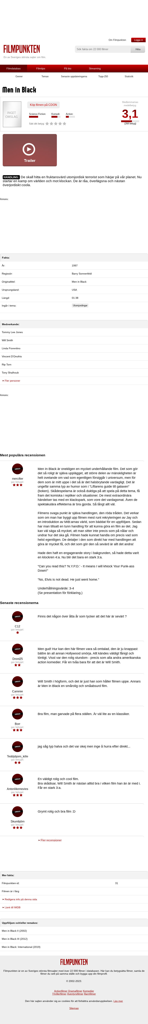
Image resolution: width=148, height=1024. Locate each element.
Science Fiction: (37, 114)
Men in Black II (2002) (14, 930)
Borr (17, 723)
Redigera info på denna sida (21, 899)
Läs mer (118, 1001)
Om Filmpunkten (117, 40)
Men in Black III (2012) (15, 938)
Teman (45, 76)
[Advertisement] (74, 225)
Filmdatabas (13, 68)
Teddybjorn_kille (17, 756)
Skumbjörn (18, 821)
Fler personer (12, 380)
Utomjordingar (80, 305)
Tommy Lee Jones (12, 332)
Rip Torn (6, 364)
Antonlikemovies (17, 788)
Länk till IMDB (12, 907)
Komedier (88, 991)
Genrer (19, 76)
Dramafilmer (75, 991)
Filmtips (40, 68)
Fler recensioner (51, 840)
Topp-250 (103, 76)
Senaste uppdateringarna (74, 76)
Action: (69, 114)
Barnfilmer (90, 993)
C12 (17, 626)
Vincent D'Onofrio (12, 356)
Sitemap (74, 1008)
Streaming (95, 68)
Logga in (138, 40)
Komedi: (55, 114)
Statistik (129, 76)
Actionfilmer (61, 991)
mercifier (17, 478)
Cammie (17, 691)
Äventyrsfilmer (75, 993)
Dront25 (17, 658)
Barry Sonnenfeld (82, 273)
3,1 (130, 113)
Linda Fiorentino (11, 348)
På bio (67, 68)
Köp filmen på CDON (43, 104)
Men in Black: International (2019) (21, 946)
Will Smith (7, 340)
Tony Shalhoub (10, 372)
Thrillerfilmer (59, 993)
